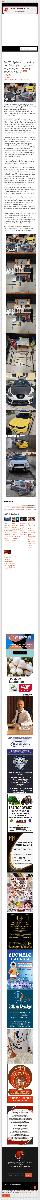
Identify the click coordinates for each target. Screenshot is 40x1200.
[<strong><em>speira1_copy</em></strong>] (21, 312)
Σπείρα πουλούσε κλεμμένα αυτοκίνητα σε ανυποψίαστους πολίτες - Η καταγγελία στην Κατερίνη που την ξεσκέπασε (8, 532)
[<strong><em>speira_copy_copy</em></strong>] (21, 488)
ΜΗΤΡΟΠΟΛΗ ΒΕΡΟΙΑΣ (22, 80)
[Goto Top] (35, 1187)
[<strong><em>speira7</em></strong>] (21, 466)
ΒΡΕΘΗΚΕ (12, 80)
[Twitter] (20, 1169)
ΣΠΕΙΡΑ (6, 80)
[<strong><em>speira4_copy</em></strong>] (21, 391)
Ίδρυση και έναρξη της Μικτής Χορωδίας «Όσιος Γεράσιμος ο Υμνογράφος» (24, 528)
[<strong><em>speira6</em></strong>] (21, 443)
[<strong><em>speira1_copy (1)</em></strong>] (21, 272)
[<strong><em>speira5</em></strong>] (21, 422)
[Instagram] (19, 1169)
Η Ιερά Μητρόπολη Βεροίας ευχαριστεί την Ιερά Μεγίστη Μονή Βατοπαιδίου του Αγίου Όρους (16, 532)
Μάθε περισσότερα (25, 1192)
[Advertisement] (20, 592)
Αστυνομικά (7, 77)
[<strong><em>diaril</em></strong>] (21, 243)
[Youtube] (22, 1169)
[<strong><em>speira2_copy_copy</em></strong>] (21, 352)
